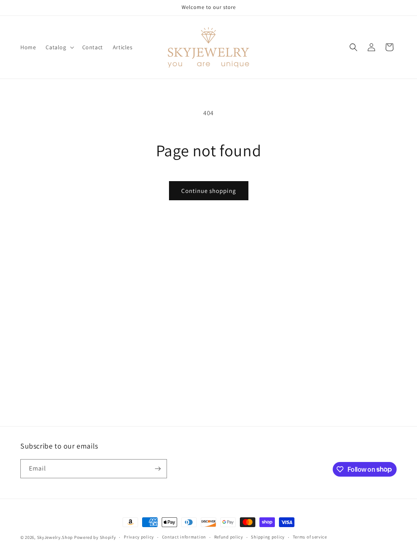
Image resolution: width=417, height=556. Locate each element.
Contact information (184, 537)
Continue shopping (208, 191)
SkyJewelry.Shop (55, 537)
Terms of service (310, 537)
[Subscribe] (158, 468)
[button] (59, 47)
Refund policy (228, 537)
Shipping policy (268, 537)
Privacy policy (139, 537)
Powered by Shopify (95, 537)
